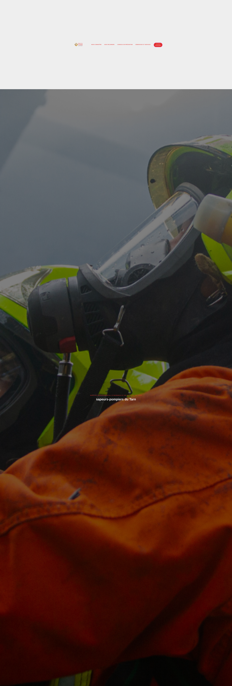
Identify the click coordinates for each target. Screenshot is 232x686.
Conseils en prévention (125, 44)
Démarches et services (143, 44)
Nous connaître (96, 44)
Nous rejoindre (109, 44)
